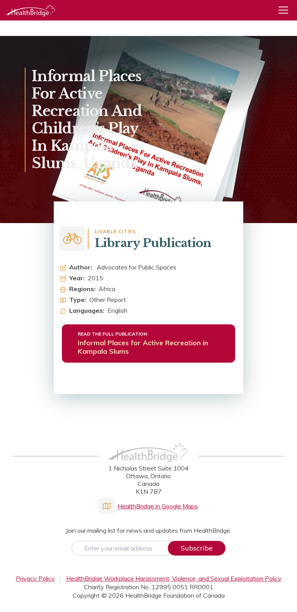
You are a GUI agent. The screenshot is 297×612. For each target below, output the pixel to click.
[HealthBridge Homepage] (148, 460)
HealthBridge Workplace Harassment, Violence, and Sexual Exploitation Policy (174, 578)
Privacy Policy (35, 578)
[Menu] (286, 10)
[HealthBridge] (31, 10)
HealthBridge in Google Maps (158, 506)
